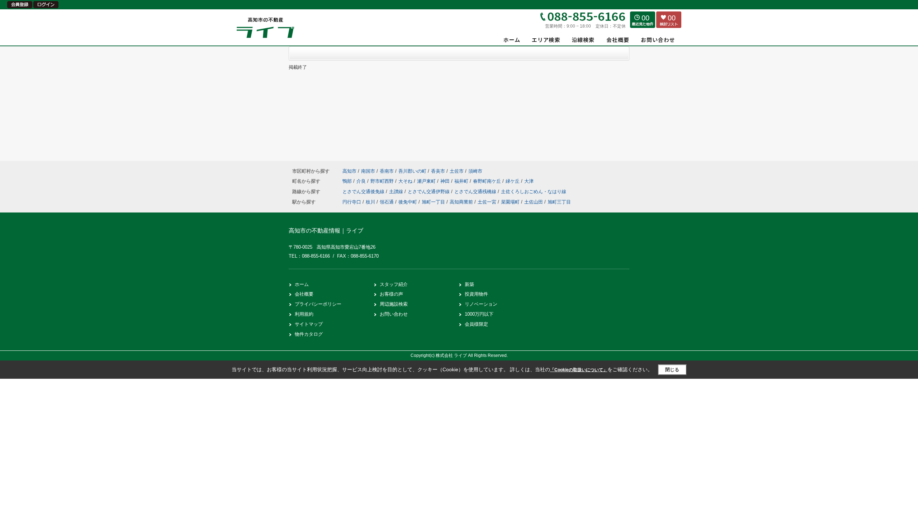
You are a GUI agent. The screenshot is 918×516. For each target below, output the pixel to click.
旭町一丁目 (433, 202)
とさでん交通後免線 (364, 191)
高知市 (349, 171)
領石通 (387, 202)
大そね (406, 181)
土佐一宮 (487, 202)
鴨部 (347, 181)
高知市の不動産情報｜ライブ (326, 231)
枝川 (370, 202)
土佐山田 (533, 202)
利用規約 (304, 314)
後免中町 (407, 202)
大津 (529, 181)
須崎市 (475, 171)
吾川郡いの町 (412, 171)
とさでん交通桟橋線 (476, 191)
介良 (361, 181)
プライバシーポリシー (318, 304)
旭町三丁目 (559, 202)
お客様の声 (391, 294)
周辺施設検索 (394, 304)
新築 (469, 284)
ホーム (302, 284)
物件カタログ (309, 334)
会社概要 (304, 294)
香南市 (387, 171)
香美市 (438, 171)
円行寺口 (351, 202)
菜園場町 (510, 202)
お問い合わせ (394, 314)
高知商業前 (461, 202)
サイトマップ (309, 324)
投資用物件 (476, 294)
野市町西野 (382, 181)
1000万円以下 (479, 314)
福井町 (462, 181)
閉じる (672, 369)
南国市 (368, 171)
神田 (445, 181)
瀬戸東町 (427, 181)
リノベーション (481, 304)
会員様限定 (476, 324)
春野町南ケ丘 (487, 181)
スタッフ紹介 (394, 284)
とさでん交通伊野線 (429, 191)
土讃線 (396, 191)
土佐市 (457, 171)
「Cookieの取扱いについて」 (578, 369)
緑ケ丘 (513, 181)
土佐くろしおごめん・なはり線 (533, 191)
